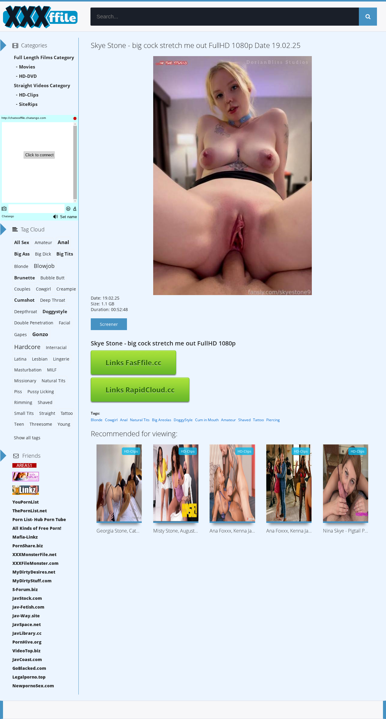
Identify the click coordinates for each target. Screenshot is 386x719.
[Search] (368, 17)
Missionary (25, 380)
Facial (64, 323)
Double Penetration (33, 323)
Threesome (41, 424)
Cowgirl (111, 419)
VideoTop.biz (26, 651)
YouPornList (25, 502)
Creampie (66, 289)
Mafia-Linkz (25, 537)
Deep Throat (52, 300)
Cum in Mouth (207, 419)
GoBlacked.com (29, 668)
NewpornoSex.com (33, 686)
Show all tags (27, 438)
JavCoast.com (27, 659)
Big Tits (64, 254)
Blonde (97, 419)
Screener (109, 324)
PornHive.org (26, 642)
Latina (20, 359)
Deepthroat (25, 311)
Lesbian (40, 359)
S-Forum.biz (25, 589)
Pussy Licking (40, 391)
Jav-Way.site (26, 616)
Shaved (244, 419)
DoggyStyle (183, 419)
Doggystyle (55, 311)
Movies (27, 67)
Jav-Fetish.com (28, 607)
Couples (22, 289)
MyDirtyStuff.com (32, 581)
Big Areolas (161, 419)
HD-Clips (28, 95)
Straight (47, 413)
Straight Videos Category (42, 85)
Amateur (228, 419)
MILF (51, 370)
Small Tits (24, 413)
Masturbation (28, 370)
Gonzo (40, 334)
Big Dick (43, 254)
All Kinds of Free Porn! (36, 528)
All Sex (21, 242)
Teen (19, 424)
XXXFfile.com (39, 17)
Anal (124, 419)
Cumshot (24, 300)
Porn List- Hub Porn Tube (39, 519)
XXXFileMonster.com (35, 563)
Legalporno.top (29, 677)
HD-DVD (28, 76)
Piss (18, 391)
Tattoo (258, 419)
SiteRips (28, 104)
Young (64, 424)
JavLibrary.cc (27, 633)
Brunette (24, 278)
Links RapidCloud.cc (140, 390)
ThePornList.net (29, 511)
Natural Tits (140, 419)
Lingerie (61, 359)
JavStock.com (27, 598)
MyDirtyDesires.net (33, 572)
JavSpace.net (26, 624)
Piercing (273, 419)
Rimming (23, 402)
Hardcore (27, 347)
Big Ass (22, 254)
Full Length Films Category (44, 57)
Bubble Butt (52, 278)
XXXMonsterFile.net (34, 554)
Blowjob (44, 265)
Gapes (20, 334)
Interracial (56, 347)
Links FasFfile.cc (133, 362)
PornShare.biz (27, 546)
